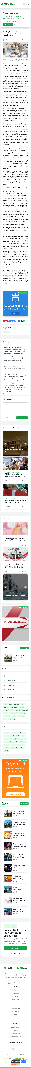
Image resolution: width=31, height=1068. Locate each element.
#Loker (22, 747)
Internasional (14, 707)
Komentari (12, 321)
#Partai (18, 739)
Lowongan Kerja (21, 713)
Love (5, 719)
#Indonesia (14, 733)
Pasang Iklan (15, 993)
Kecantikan (24, 710)
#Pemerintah (21, 745)
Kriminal (22, 707)
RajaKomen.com (10, 689)
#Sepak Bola (16, 736)
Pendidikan (12, 713)
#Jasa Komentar (8, 742)
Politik (5, 704)
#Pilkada (6, 750)
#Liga (23, 736)
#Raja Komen (23, 742)
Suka (6, 321)
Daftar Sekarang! (7, 24)
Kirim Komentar (21, 418)
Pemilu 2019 (21, 716)
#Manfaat (11, 739)
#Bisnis (24, 739)
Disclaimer (15, 1046)
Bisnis (23, 704)
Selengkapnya (14, 953)
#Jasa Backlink (15, 747)
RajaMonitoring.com (11, 685)
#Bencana (6, 745)
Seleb (14, 716)
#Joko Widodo (7, 736)
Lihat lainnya (24, 648)
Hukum (6, 710)
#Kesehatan (23, 733)
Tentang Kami (15, 999)
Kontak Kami (15, 996)
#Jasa (5, 739)
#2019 (15, 742)
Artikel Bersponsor (15, 990)
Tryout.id (8, 676)
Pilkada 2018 (7, 716)
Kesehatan (16, 704)
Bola (10, 704)
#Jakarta (13, 745)
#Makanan (6, 747)
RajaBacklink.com (11, 680)
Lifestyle (6, 707)
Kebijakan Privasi (15, 1049)
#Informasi (6, 332)
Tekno (5, 713)
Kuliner (12, 710)
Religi (17, 710)
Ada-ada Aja (12, 719)
